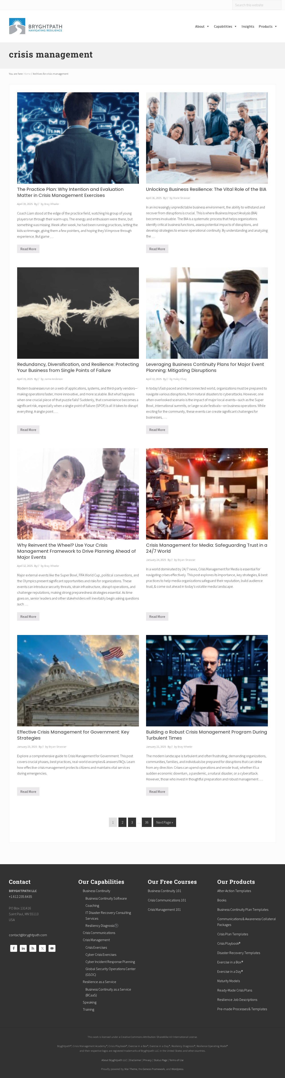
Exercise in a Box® (230, 962)
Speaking (89, 1002)
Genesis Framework (154, 1069)
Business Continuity (96, 890)
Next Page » (164, 823)
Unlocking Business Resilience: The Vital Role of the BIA (206, 189)
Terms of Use (176, 1060)
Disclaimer (135, 1060)
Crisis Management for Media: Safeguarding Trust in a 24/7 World (206, 548)
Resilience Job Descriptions (237, 999)
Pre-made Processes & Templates (242, 1009)
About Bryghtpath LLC (114, 1060)
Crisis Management (96, 940)
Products (266, 26)
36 (147, 823)
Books (221, 900)
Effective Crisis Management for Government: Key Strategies (73, 735)
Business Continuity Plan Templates (242, 909)
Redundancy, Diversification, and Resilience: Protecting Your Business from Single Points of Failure (78, 367)
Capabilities (223, 26)
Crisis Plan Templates (232, 934)
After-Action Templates (234, 890)
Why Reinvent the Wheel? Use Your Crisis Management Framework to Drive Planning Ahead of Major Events (76, 551)
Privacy (147, 1060)
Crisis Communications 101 (167, 900)
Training (88, 1009)
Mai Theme (130, 1069)
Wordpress (177, 1069)
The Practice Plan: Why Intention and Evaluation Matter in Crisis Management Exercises (70, 192)
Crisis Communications (99, 932)
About (200, 26)
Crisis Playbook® (228, 943)
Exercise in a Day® (230, 971)
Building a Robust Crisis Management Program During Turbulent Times (206, 735)
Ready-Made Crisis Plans (234, 990)
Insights (248, 26)
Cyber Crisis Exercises (101, 954)
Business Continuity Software (106, 898)
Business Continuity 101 (164, 890)
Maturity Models (228, 981)
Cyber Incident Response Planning (110, 961)
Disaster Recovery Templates (238, 952)
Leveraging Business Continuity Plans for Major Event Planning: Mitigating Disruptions (205, 367)
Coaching (92, 905)
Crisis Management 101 (164, 909)
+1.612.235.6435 (20, 896)
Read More (28, 250)
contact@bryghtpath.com (28, 935)
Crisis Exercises (96, 947)
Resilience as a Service (99, 981)
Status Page (160, 1060)
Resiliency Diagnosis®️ (102, 925)
